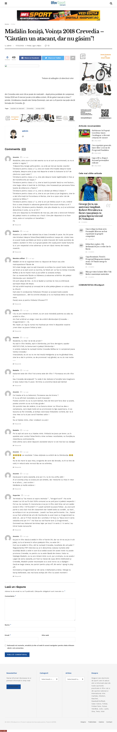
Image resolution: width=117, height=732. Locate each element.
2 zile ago (97, 140)
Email (8, 635)
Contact (109, 722)
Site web (45, 635)
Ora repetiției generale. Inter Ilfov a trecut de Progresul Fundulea (102, 147)
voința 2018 (40, 108)
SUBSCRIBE (13, 687)
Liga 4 (34, 46)
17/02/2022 (20, 46)
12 (48, 45)
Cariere (101, 722)
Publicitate (92, 722)
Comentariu (10, 596)
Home (7, 24)
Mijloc (39, 46)
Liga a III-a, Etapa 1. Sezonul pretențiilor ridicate (100, 160)
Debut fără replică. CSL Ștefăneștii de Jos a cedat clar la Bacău (98, 246)
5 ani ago (26, 157)
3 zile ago (97, 153)
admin (9, 46)
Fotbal (13, 24)
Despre (83, 722)
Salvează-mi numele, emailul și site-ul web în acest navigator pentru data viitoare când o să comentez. (40, 646)
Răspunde (18, 225)
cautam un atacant (17, 108)
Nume (8, 625)
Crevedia (30, 108)
